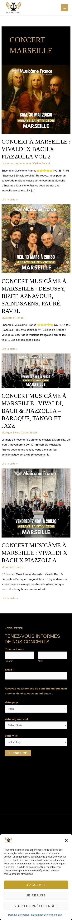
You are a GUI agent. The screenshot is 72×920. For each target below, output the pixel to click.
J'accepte (36, 884)
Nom (40, 661)
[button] (66, 840)
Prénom (9, 661)
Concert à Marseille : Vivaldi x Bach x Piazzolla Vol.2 (36, 149)
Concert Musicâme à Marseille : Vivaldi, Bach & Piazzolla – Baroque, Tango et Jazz (34, 411)
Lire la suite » (10, 199)
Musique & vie (10, 432)
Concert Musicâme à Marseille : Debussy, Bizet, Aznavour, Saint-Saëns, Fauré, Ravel (34, 296)
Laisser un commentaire (16, 163)
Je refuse (36, 895)
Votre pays (12, 702)
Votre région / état (16, 719)
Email (9, 669)
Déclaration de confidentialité (46, 914)
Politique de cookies (18, 914)
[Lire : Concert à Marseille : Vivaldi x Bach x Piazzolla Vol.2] (36, 99)
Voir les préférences (36, 906)
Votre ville (11, 735)
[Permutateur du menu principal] (64, 7)
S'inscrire (17, 753)
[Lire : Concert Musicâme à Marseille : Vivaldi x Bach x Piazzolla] (36, 502)
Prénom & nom (14, 649)
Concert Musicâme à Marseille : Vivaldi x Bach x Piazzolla (34, 552)
